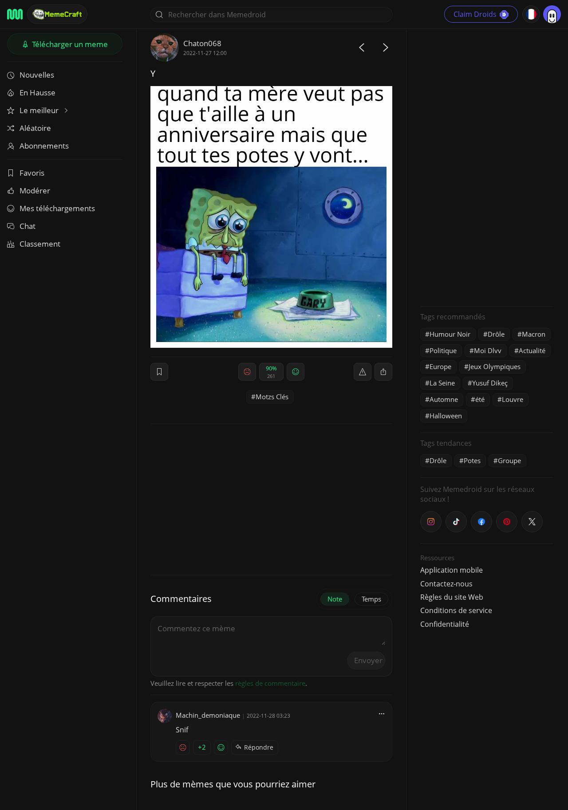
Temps (371, 598)
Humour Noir (450, 334)
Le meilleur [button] (40, 110)
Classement (40, 244)
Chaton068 (202, 43)
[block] (383, 372)
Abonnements (44, 146)
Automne (444, 399)
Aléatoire (35, 128)
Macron (533, 334)
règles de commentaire (270, 683)
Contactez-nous (446, 584)
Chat (28, 226)
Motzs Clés (272, 396)
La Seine (442, 382)
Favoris (32, 173)
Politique (443, 350)
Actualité (532, 350)
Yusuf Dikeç (490, 382)
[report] (362, 372)
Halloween (446, 415)
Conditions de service (456, 610)
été (480, 399)
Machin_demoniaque (208, 715)
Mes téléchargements (57, 208)
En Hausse (37, 92)
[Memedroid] (15, 14)
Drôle (496, 334)
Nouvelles (37, 75)
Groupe (509, 460)
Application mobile (451, 570)
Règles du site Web (451, 597)
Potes (472, 460)
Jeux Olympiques (495, 366)
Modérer (35, 190)
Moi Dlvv (487, 350)
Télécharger (69, 44)
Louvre (512, 399)
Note (334, 598)
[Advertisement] (486, 166)
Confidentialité (444, 624)
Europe (440, 366)
